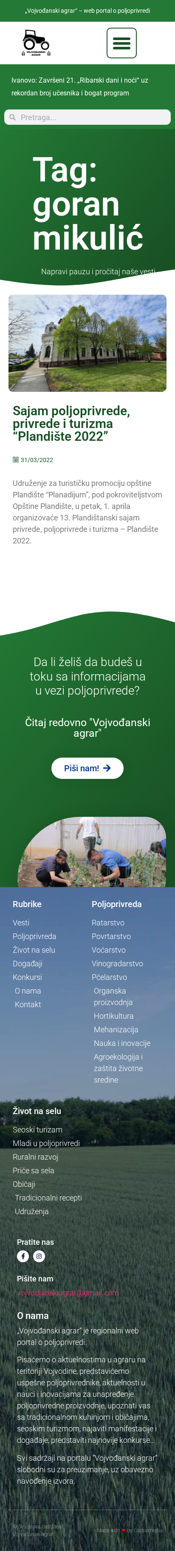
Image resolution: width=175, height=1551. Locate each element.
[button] (122, 43)
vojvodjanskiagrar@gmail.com (68, 1292)
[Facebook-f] (23, 1256)
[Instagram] (39, 1256)
